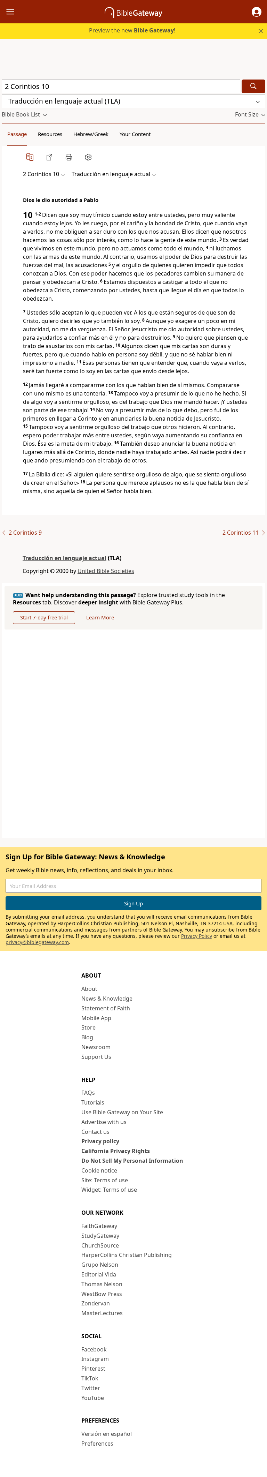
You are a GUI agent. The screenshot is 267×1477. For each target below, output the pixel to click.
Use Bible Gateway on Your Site (122, 1112)
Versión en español (106, 1434)
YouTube (92, 1398)
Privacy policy (100, 1141)
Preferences (97, 1443)
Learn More (100, 617)
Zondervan (95, 1303)
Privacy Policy (196, 936)
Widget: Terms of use (109, 1189)
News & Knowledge (106, 998)
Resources (50, 133)
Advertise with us (104, 1122)
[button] (256, 12)
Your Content (135, 133)
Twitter (90, 1388)
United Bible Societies (106, 571)
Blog (87, 1037)
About (89, 989)
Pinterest (93, 1368)
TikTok (89, 1378)
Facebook (94, 1349)
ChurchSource (100, 1245)
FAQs (88, 1093)
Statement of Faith (105, 1008)
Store (88, 1027)
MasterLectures (102, 1313)
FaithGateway (99, 1226)
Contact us (95, 1132)
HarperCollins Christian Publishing (126, 1255)
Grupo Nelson (99, 1264)
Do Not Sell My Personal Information (132, 1161)
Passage (17, 133)
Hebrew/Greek (90, 133)
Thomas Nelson (101, 1284)
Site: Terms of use (104, 1180)
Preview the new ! (132, 30)
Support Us (96, 1057)
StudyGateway (100, 1235)
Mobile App (96, 1018)
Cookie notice (99, 1170)
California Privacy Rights (115, 1151)
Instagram (95, 1359)
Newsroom (96, 1047)
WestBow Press (101, 1294)
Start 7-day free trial (44, 617)
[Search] (253, 86)
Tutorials (92, 1102)
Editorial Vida (98, 1274)
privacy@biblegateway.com (37, 942)
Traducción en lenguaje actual (64, 558)
